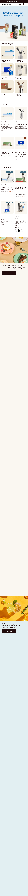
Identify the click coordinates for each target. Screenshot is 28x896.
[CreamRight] (6, 4)
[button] (20, 4)
